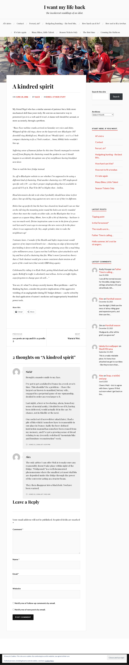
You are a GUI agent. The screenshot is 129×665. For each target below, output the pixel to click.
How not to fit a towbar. (116, 23)
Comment (18, 529)
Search (116, 96)
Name (16, 559)
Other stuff (59, 97)
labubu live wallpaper (108, 346)
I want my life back (64, 7)
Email (16, 574)
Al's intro (99, 136)
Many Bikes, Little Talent (43, 32)
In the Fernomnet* (100, 223)
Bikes (49, 97)
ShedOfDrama (106, 349)
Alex (37, 97)
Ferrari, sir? (34, 23)
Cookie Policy (49, 661)
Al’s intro (7, 23)
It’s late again (20, 32)
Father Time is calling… (102, 235)
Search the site (99, 91)
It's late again (101, 176)
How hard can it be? (91, 23)
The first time (89, 32)
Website (17, 588)
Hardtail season (113, 298)
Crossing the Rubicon (110, 32)
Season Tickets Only (68, 32)
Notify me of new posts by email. (30, 609)
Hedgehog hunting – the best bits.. (61, 23)
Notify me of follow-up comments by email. (35, 603)
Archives (96, 111)
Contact (20, 23)
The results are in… (101, 229)
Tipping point (98, 216)
